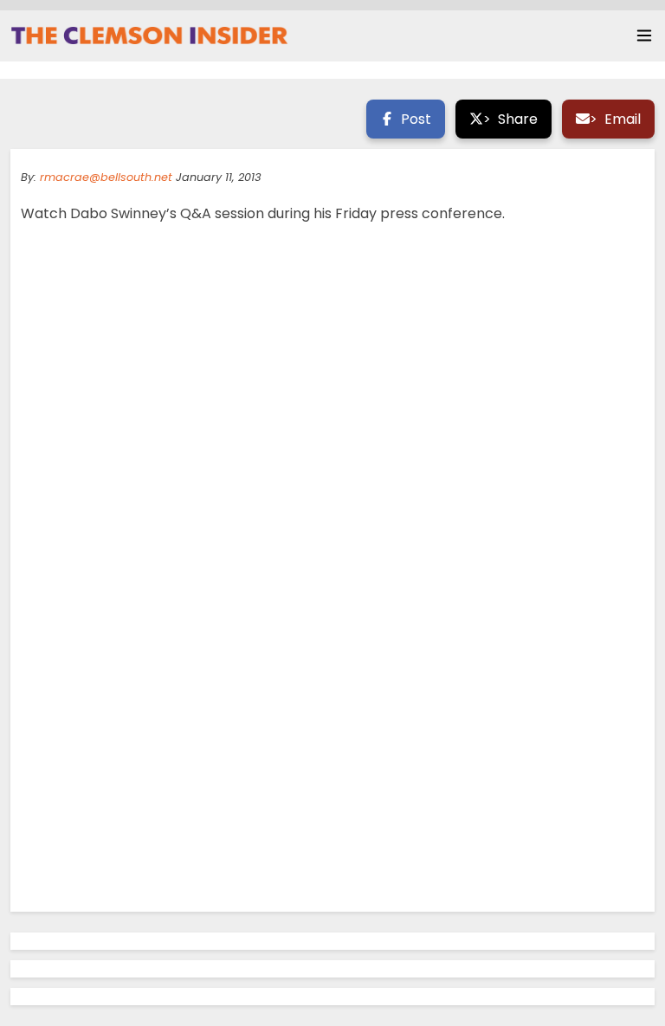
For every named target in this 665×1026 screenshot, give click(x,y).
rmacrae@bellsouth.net (106, 177)
